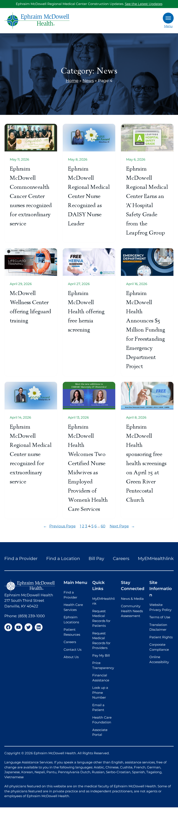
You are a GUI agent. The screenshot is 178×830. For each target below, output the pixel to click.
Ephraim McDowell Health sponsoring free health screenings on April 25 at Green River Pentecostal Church (146, 463)
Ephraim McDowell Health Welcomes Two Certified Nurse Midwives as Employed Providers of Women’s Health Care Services (88, 467)
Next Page (122, 526)
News (88, 80)
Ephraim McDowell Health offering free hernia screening (86, 311)
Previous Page (59, 526)
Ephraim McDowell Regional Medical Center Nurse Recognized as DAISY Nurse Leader (89, 196)
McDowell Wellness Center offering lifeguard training (30, 307)
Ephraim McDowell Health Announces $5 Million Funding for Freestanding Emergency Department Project (145, 330)
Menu (168, 26)
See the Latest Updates (143, 4)
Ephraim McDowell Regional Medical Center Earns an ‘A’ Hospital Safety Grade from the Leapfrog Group (147, 200)
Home (72, 80)
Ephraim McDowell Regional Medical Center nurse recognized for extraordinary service (30, 454)
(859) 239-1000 (31, 616)
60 (103, 526)
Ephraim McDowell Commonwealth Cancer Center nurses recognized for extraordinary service (31, 196)
